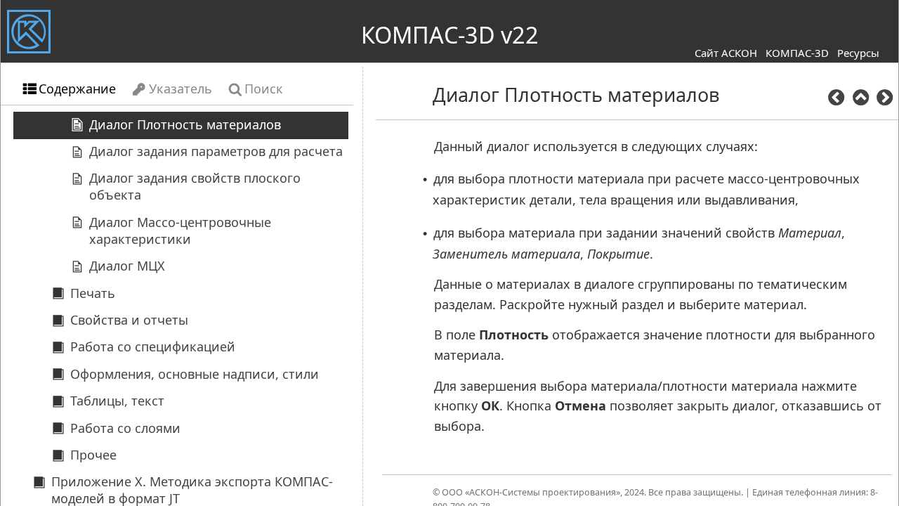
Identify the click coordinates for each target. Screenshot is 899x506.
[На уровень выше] (860, 99)
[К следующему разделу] (884, 99)
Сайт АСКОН (726, 53)
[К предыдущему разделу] (836, 99)
